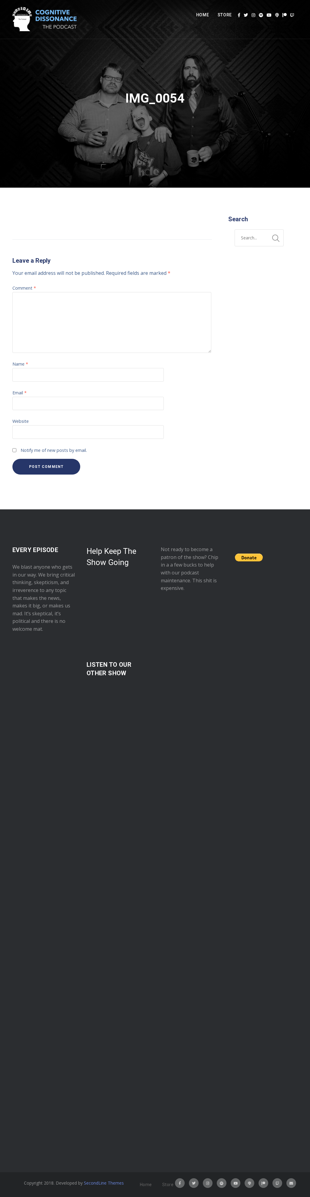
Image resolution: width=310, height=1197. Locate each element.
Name (20, 364)
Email (19, 393)
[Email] (291, 1183)
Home (202, 14)
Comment (24, 288)
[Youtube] (269, 15)
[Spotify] (261, 15)
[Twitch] (292, 15)
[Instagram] (253, 15)
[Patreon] (285, 15)
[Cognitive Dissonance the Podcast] (44, 19)
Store (225, 14)
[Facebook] (239, 15)
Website (20, 421)
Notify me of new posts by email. (54, 450)
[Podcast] (277, 15)
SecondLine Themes (104, 1183)
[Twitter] (246, 15)
